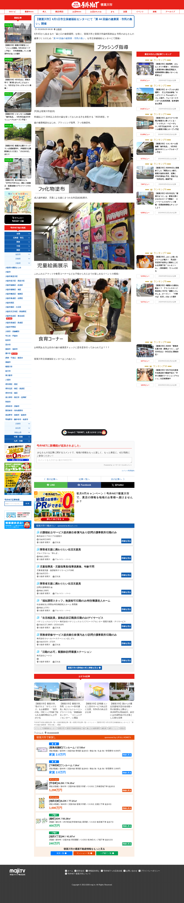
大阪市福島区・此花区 (14, 285)
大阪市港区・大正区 (13, 307)
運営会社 (80, 871)
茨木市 (8, 345)
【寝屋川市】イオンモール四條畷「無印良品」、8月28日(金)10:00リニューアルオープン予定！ (17, 117)
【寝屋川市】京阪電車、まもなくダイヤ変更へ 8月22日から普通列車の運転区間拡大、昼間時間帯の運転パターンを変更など (167, 69)
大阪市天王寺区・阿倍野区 (15, 311)
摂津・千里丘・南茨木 (14, 358)
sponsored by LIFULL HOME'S (118, 737)
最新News (29, 12)
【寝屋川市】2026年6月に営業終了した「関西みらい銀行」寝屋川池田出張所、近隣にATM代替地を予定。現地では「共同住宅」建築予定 (167, 173)
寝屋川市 (106, 4)
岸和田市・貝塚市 (12, 406)
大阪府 (59, 29)
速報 (155, 12)
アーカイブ (170, 12)
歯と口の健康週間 (93, 728)
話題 (125, 12)
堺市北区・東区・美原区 (15, 389)
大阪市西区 (9, 303)
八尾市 (8, 380)
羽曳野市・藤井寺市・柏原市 (16, 419)
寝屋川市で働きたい (46, 526)
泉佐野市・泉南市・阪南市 (15, 415)
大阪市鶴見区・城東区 (14, 294)
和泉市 (8, 402)
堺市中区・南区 (11, 393)
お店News (76, 12)
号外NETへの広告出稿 (112, 871)
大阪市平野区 (10, 327)
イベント (140, 12)
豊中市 (11, 353)
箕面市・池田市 (11, 349)
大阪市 (8, 272)
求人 (44, 12)
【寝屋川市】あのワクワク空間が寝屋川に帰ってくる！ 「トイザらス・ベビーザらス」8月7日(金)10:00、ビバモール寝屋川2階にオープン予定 (167, 123)
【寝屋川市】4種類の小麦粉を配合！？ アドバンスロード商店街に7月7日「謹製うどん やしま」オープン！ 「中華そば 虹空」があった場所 (167, 291)
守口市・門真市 (11, 336)
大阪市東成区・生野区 (14, 298)
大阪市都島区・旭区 (13, 290)
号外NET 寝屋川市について (79, 874)
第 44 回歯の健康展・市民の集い (69, 38)
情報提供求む (94, 871)
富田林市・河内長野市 (14, 410)
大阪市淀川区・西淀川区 (15, 281)
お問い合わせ (131, 871)
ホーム (70, 871)
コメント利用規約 (127, 471)
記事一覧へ (84, 479)
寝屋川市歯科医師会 (74, 728)
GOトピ (12, 12)
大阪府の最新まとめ (13, 268)
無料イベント (113, 728)
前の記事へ (52, 479)
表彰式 (122, 728)
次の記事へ (116, 479)
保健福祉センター (49, 728)
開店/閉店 (59, 12)
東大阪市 (8, 375)
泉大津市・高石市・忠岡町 (15, 397)
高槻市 (8, 362)
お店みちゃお (96, 12)
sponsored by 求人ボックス (68, 526)
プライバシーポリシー (150, 871)
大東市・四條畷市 (12, 331)
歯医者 (104, 728)
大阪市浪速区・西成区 (14, 323)
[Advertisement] (158, 33)
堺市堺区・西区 (11, 384)
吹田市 (8, 340)
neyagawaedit (53, 733)
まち (112, 12)
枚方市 (8, 371)
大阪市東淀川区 (11, 276)
